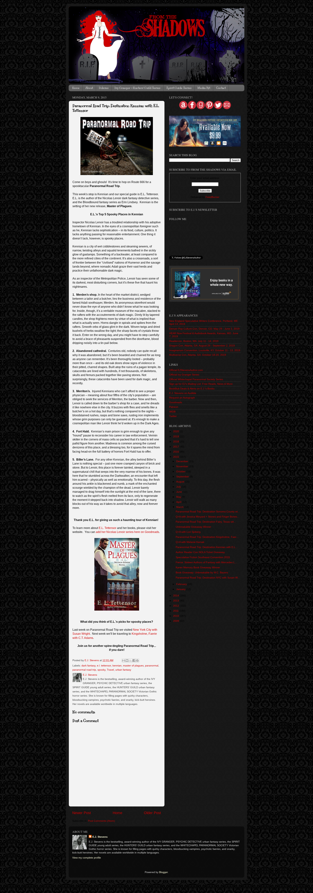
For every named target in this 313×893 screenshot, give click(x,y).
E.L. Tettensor (107, 527)
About (89, 88)
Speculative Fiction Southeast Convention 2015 (203, 557)
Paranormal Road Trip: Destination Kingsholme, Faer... (207, 536)
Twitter (173, 416)
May (179, 496)
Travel (110, 669)
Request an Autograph (182, 397)
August (180, 481)
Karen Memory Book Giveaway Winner (198, 567)
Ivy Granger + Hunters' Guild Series (137, 88)
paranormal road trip (84, 669)
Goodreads (175, 402)
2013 (176, 600)
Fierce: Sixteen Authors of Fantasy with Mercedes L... (206, 562)
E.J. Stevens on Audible (182, 393)
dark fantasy (88, 665)
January (181, 589)
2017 (176, 446)
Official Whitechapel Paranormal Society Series (196, 379)
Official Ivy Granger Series (184, 374)
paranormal (151, 665)
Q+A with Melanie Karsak (190, 542)
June (179, 491)
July (178, 486)
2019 (176, 436)
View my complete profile (86, 857)
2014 (176, 595)
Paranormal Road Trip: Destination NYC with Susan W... (208, 577)
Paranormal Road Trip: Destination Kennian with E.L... (206, 547)
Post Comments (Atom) (101, 820)
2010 (176, 615)
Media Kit (203, 88)
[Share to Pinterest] (137, 660)
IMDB (172, 411)
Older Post (152, 813)
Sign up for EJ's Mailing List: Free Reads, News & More (201, 383)
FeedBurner (212, 197)
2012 (176, 605)
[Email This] (123, 660)
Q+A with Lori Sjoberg (188, 531)
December (182, 461)
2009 (176, 620)
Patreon (173, 406)
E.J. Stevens (100, 836)
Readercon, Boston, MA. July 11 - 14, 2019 (193, 341)
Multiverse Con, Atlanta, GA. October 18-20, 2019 (197, 354)
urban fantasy (123, 669)
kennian (117, 665)
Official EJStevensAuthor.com (186, 370)
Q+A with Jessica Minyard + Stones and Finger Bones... (207, 516)
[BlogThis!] (127, 660)
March (180, 507)
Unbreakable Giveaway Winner (193, 526)
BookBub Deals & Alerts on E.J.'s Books (191, 388)
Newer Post (81, 813)
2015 (176, 456)
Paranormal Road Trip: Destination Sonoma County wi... (208, 511)
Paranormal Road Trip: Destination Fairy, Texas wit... (206, 521)
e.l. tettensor (104, 665)
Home (76, 88)
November (182, 466)
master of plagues (133, 665)
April (179, 501)
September (183, 476)
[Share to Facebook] (134, 660)
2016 (176, 451)
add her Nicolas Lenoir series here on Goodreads (127, 531)
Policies (103, 88)
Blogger (163, 872)
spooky (101, 669)
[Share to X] (130, 660)
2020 (176, 431)
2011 (176, 610)
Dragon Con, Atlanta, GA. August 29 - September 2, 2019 (202, 345)
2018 (176, 441)
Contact (221, 88)
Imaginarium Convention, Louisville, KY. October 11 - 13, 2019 (204, 350)
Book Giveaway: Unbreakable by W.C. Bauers (202, 572)
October (181, 471)
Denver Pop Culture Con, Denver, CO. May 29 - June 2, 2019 (204, 328)
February (181, 584)
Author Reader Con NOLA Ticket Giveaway (200, 552)
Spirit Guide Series (178, 88)
